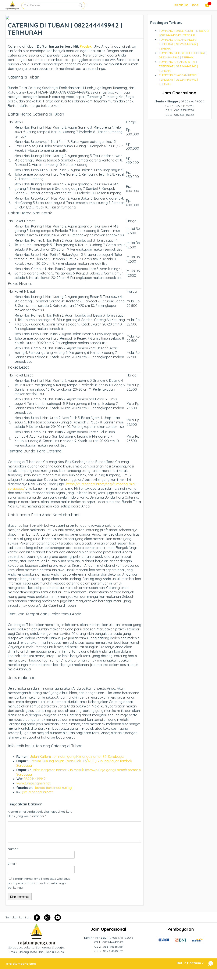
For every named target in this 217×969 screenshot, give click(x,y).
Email (12, 864)
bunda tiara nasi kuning (53, 788)
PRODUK (181, 5)
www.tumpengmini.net (33, 783)
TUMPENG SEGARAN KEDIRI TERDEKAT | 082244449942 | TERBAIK (178, 66)
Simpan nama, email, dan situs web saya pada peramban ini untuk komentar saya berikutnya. (39, 883)
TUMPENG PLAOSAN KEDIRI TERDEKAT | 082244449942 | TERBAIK (178, 79)
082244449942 (35, 779)
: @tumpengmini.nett (37, 792)
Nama (13, 849)
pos (195, 5)
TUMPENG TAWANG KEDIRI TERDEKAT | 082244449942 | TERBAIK (178, 44)
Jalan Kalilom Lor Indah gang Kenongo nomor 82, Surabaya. (77, 756)
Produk (85, 46)
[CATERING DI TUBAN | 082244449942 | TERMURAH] (7, 17)
